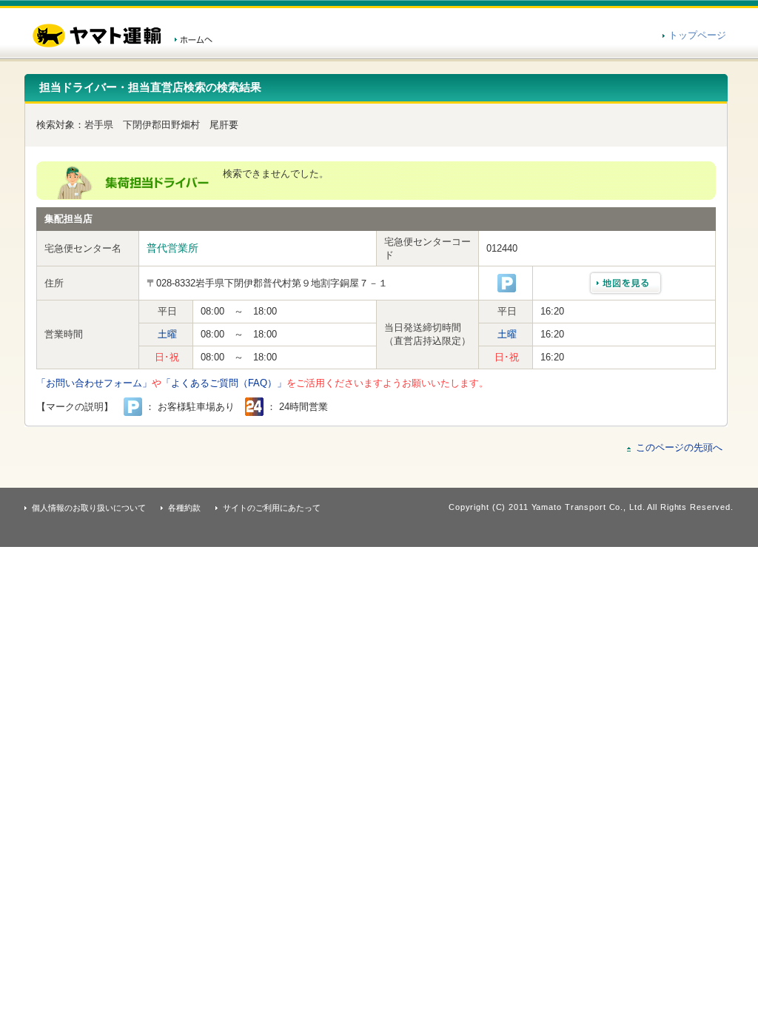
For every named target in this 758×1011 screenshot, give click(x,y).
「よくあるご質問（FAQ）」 (223, 383)
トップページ (697, 35)
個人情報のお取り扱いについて (89, 507)
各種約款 (184, 507)
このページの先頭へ (679, 447)
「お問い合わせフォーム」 (94, 383)
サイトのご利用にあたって (272, 507)
